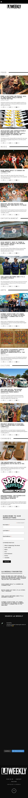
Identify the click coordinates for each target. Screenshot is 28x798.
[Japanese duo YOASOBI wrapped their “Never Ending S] (14, 676)
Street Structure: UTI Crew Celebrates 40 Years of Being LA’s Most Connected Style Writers (13, 315)
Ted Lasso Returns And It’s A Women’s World (13, 277)
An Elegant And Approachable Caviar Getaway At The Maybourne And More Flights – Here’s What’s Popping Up (13, 132)
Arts (3, 290)
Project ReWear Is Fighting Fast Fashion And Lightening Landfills (12, 425)
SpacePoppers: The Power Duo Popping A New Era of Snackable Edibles (13, 497)
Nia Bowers (3, 499)
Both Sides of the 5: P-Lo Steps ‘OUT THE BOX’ (13, 590)
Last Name (6, 530)
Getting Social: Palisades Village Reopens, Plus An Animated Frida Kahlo (11, 391)
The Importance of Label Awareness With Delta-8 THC (12, 463)
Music (4, 147)
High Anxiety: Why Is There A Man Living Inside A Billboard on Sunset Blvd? (13, 243)
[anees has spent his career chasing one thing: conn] (14, 645)
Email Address (7, 536)
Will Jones (3, 465)
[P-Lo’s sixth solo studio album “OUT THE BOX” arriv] (14, 732)
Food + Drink (8, 547)
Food (4, 72)
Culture (5, 365)
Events (6, 555)
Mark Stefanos (4, 173)
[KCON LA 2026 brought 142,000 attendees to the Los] (14, 702)
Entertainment (9, 218)
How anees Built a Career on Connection (13, 171)
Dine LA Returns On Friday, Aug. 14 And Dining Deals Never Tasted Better (13, 98)
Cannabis (6, 438)
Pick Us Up (10, 779)
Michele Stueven (5, 100)
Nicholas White (4, 319)
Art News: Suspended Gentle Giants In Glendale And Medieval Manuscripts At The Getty (13, 351)
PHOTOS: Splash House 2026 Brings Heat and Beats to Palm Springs (13, 205)
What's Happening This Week (12, 545)
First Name (6, 525)
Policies (14, 781)
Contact (18, 779)
